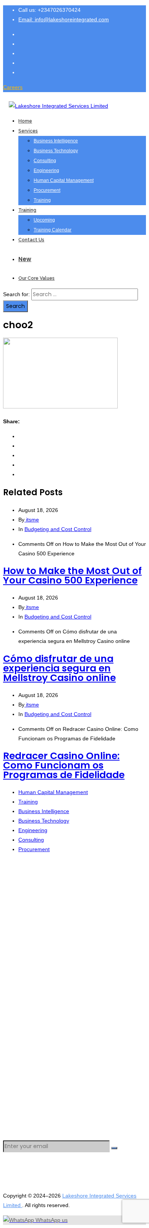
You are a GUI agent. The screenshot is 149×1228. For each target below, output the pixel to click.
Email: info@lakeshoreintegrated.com (63, 19)
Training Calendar (52, 230)
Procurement (47, 190)
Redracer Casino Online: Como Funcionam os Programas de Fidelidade (64, 765)
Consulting (45, 160)
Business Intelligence (56, 141)
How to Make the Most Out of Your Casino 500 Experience (72, 575)
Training (42, 200)
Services (28, 131)
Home (25, 121)
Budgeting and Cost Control (57, 529)
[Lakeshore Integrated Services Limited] (58, 106)
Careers (13, 87)
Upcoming (44, 220)
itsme (31, 520)
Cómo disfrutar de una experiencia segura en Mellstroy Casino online (59, 668)
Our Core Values (36, 278)
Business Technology (56, 150)
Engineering (46, 170)
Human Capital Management (64, 180)
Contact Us (31, 239)
